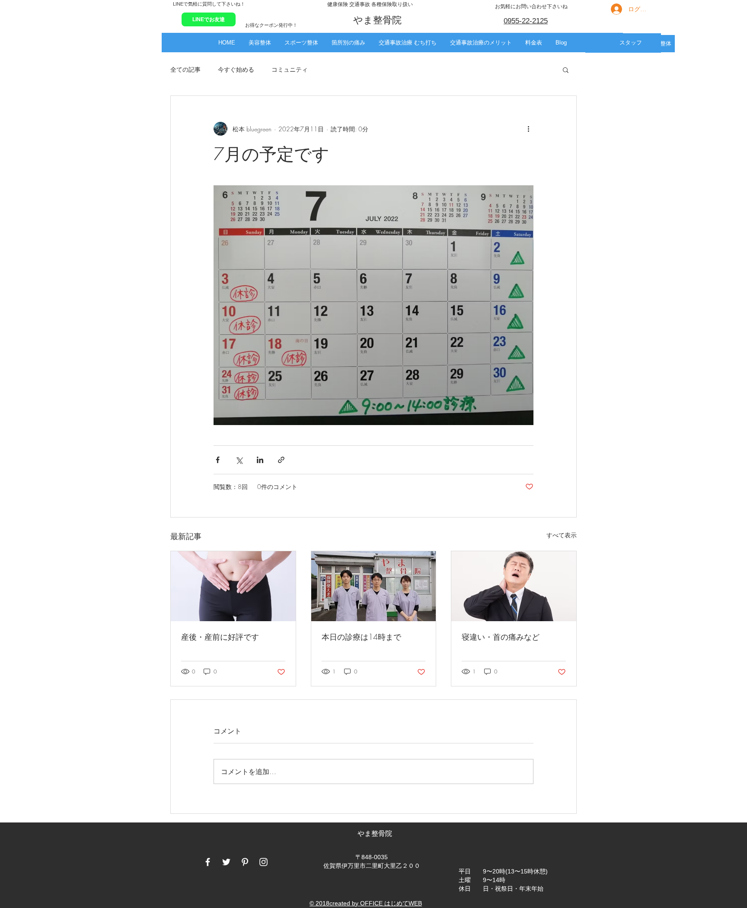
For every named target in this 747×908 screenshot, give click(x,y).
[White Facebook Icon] (207, 862)
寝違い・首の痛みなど (501, 637)
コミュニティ (289, 69)
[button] (260, 42)
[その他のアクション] (528, 129)
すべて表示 (561, 535)
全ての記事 (185, 69)
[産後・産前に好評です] (233, 586)
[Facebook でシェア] (218, 460)
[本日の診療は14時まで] (373, 586)
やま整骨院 (376, 833)
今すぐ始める (236, 69)
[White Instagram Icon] (263, 862)
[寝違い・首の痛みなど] (513, 586)
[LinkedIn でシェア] (260, 460)
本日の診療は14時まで (361, 637)
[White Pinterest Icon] (244, 862)
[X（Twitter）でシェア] (239, 460)
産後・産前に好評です (220, 637)
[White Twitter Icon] (226, 862)
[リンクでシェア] (281, 460)
